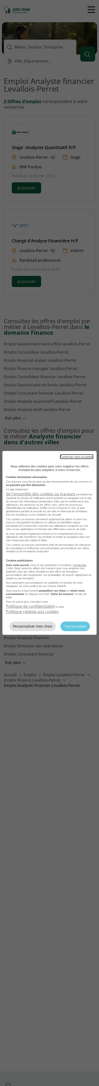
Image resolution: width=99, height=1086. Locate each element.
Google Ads (79, 565)
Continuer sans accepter (76, 457)
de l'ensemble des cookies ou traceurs (40, 494)
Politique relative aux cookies (32, 611)
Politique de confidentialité (30, 606)
